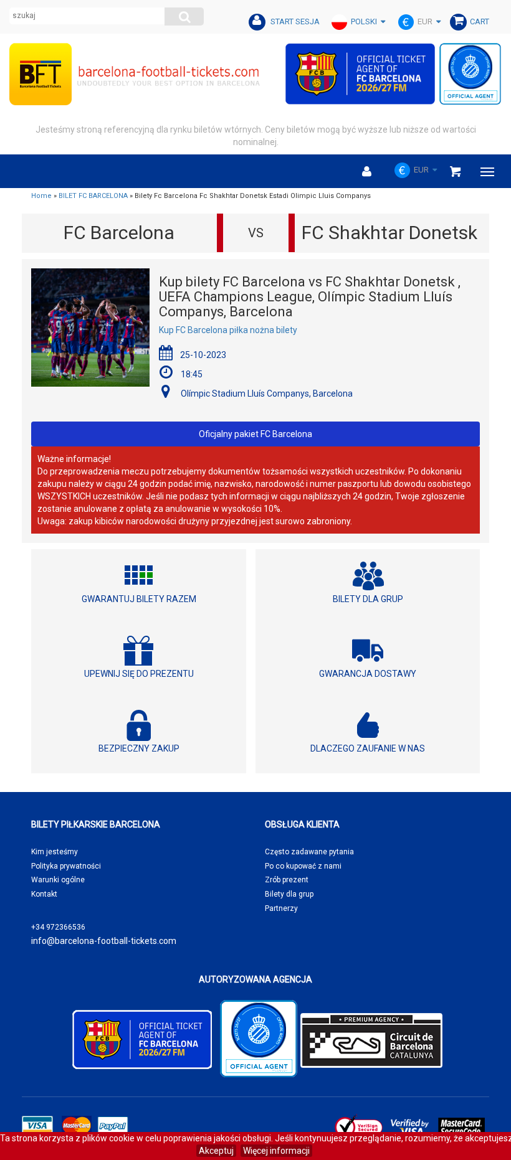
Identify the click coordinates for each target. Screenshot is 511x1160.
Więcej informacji (276, 1151)
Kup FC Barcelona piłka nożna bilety (228, 330)
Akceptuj (216, 1151)
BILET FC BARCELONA (93, 196)
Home (41, 196)
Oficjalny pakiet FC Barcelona (255, 434)
